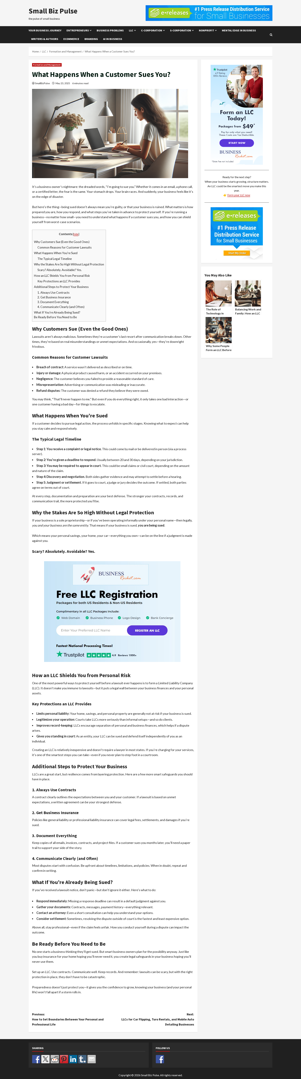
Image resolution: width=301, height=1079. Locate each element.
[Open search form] (271, 34)
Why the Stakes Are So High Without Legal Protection (69, 264)
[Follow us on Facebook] (160, 1059)
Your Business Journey (45, 30)
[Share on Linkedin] (73, 1059)
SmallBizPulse (42, 83)
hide (76, 234)
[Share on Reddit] (55, 1059)
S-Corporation (180, 30)
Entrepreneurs (78, 30)
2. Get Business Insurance (54, 297)
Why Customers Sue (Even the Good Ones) (62, 242)
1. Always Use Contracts (53, 292)
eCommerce (71, 39)
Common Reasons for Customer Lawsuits (64, 247)
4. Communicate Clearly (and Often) (60, 307)
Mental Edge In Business (239, 30)
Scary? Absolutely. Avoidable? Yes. (59, 270)
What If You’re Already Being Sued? (57, 312)
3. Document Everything (53, 302)
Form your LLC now (238, 194)
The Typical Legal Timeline (54, 259)
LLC (131, 30)
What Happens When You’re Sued (56, 253)
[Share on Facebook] (36, 1059)
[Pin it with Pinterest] (64, 1059)
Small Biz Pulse (53, 10)
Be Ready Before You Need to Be (55, 317)
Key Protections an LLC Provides (58, 281)
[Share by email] (91, 1059)
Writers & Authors (44, 39)
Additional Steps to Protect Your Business (61, 287)
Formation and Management (47, 64)
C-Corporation (151, 30)
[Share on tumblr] (82, 1059)
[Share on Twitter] (45, 1059)
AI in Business (112, 39)
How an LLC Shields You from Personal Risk (62, 275)
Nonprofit (206, 30)
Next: (157, 1019)
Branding (91, 39)
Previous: (68, 1019)
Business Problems (110, 30)
